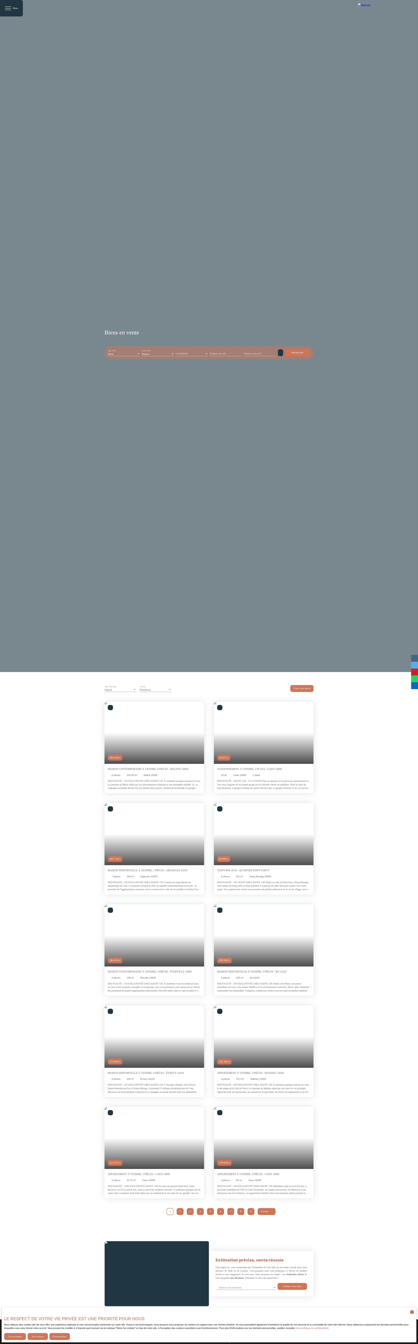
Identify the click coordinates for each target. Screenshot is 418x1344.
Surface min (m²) (252, 353)
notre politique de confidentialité (312, 1328)
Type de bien (146, 351)
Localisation (182, 353)
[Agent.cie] (379, 8)
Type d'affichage (110, 686)
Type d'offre (112, 351)
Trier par (143, 686)
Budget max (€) (218, 353)
